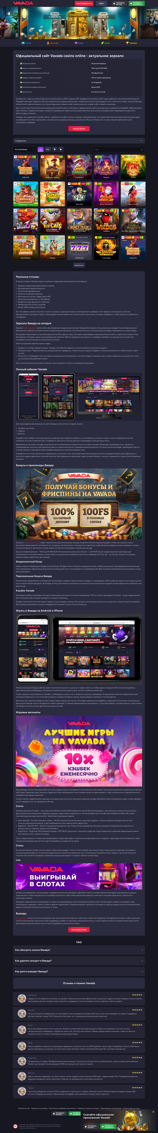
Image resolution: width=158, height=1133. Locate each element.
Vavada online (21, 918)
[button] (2, 23)
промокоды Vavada (32, 542)
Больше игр (79, 265)
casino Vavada (29, 328)
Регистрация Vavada (79, 930)
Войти (101, 3)
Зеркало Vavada (79, 129)
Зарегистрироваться (84, 3)
